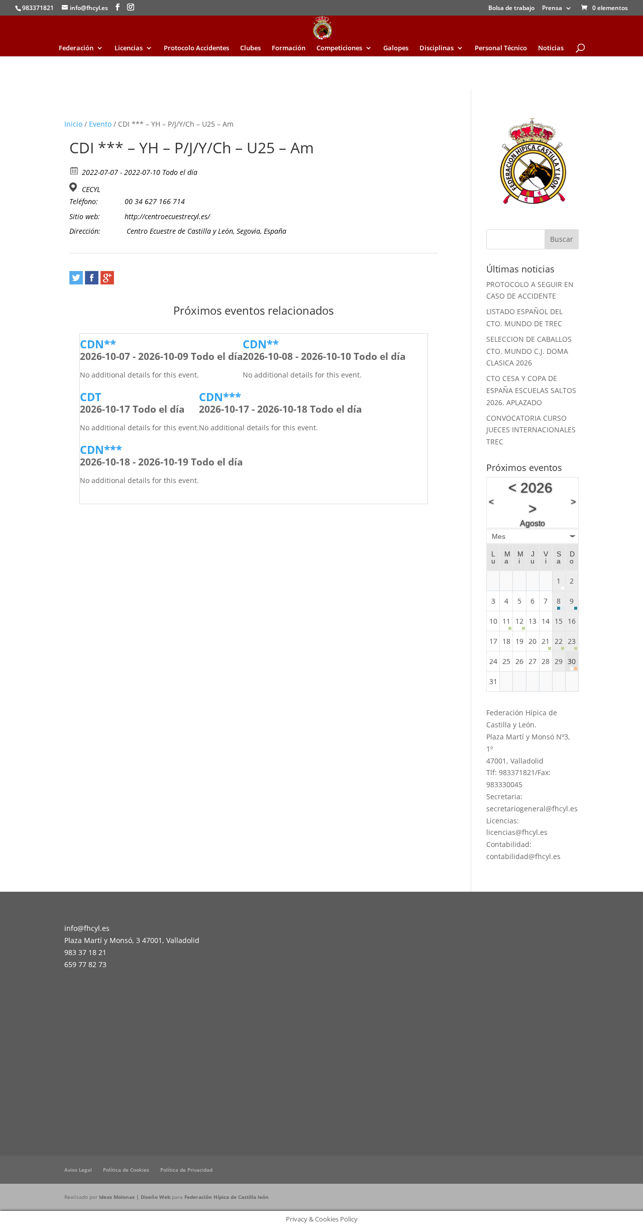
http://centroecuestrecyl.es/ (167, 216)
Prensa (552, 8)
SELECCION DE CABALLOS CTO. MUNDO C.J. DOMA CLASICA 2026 (529, 351)
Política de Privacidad (186, 1169)
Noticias (551, 48)
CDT (90, 396)
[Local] (74, 187)
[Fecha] (74, 170)
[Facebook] (91, 278)
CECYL (91, 189)
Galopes (395, 48)
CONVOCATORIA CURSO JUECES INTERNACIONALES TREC (531, 430)
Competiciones (339, 48)
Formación (288, 48)
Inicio (73, 124)
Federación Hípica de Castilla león (226, 1196)
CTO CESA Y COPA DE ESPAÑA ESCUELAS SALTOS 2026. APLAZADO (531, 390)
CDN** (98, 343)
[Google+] (107, 278)
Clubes (250, 48)
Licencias (129, 48)
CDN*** (220, 396)
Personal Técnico (501, 48)
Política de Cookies (126, 1169)
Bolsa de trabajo (511, 8)
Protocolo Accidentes (196, 48)
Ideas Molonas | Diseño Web (135, 1196)
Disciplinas (436, 48)
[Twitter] (76, 278)
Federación (76, 48)
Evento (100, 124)
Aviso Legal (78, 1169)
